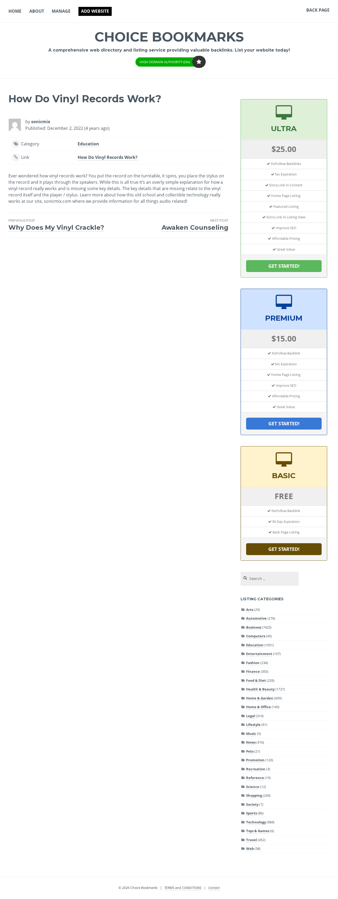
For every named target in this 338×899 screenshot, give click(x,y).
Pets (249, 751)
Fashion (253, 662)
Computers (255, 636)
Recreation (255, 769)
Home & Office (258, 706)
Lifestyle (253, 724)
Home (14, 11)
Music (251, 733)
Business (253, 627)
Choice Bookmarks (169, 37)
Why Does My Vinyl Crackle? (56, 224)
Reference (255, 777)
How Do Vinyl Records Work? (108, 157)
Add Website (95, 11)
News (251, 742)
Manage (61, 11)
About (36, 11)
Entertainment (259, 653)
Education (88, 144)
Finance (253, 671)
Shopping (254, 795)
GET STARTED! (283, 266)
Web (250, 848)
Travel (251, 839)
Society (252, 804)
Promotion (255, 760)
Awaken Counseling (195, 224)
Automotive (256, 618)
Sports (251, 813)
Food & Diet (256, 680)
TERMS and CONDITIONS (182, 887)
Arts (249, 609)
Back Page (318, 10)
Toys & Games (257, 830)
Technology (256, 822)
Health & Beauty (260, 689)
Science (252, 786)
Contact (214, 887)
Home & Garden (259, 698)
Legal (250, 715)
